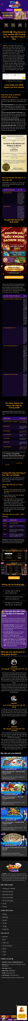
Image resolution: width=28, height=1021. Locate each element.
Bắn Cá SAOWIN (6, 430)
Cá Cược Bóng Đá (7, 434)
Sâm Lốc (21, 448)
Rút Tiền (16, 523)
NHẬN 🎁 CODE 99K (22, 1016)
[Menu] (2, 4)
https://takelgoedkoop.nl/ (15, 962)
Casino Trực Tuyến (7, 421)
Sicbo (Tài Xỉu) (22, 422)
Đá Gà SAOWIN (6, 442)
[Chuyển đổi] (3, 591)
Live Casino (14, 421)
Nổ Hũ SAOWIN (6, 426)
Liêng (25, 447)
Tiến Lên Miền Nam (23, 446)
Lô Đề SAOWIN (6, 438)
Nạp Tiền (9, 499)
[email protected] (10, 973)
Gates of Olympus (23, 426)
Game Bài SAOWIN (7, 446)
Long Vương (21, 430)
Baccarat (21, 421)
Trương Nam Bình (14, 975)
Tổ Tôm (24, 448)
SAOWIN (4, 874)
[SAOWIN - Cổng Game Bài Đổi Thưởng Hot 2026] (15, 4)
